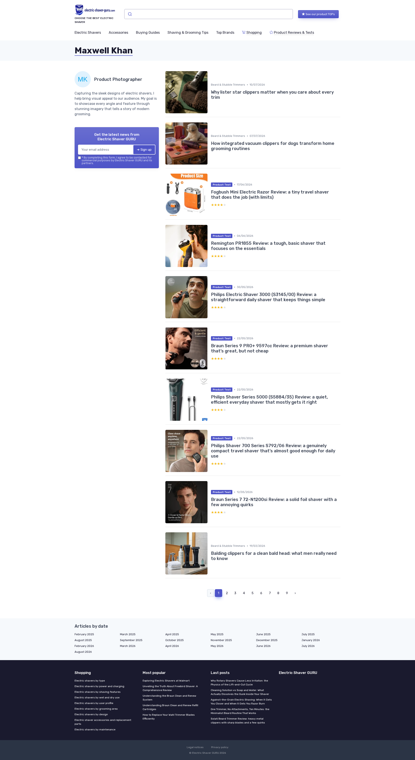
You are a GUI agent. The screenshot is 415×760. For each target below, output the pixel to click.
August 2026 (83, 651)
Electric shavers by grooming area (96, 708)
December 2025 (267, 640)
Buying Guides (148, 32)
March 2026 (128, 646)
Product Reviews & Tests (294, 32)
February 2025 (84, 634)
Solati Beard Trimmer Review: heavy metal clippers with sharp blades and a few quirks (238, 720)
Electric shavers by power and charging (99, 686)
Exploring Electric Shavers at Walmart (166, 680)
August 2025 (83, 640)
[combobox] (208, 14)
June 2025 (263, 634)
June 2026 (263, 646)
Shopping (254, 32)
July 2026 (308, 646)
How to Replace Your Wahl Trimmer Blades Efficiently (169, 716)
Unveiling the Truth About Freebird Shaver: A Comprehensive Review (170, 688)
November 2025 (221, 640)
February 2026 (84, 646)
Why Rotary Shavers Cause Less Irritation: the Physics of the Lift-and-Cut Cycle (239, 682)
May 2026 (217, 646)
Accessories (118, 32)
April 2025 (172, 634)
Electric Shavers (88, 32)
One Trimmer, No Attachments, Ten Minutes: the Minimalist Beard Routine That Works (240, 711)
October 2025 (174, 640)
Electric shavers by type (90, 680)
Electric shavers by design (91, 714)
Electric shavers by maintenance (95, 729)
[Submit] (129, 14)
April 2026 (172, 646)
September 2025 (131, 640)
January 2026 (311, 640)
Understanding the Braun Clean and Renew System (169, 697)
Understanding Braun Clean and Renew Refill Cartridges (170, 707)
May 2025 (217, 634)
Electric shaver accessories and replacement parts (103, 721)
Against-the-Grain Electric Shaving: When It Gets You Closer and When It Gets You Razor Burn (241, 701)
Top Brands (225, 32)
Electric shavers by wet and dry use (97, 697)
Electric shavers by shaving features (98, 691)
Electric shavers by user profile (94, 703)
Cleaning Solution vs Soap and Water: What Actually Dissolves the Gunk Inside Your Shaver (240, 692)
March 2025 (128, 634)
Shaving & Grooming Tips (188, 32)
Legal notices (195, 747)
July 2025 (308, 634)
